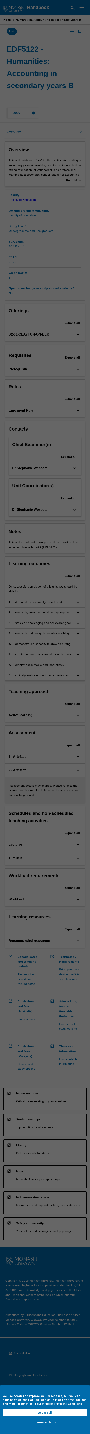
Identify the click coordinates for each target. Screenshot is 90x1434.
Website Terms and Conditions (62, 1404)
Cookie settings (45, 1422)
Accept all (45, 1413)
